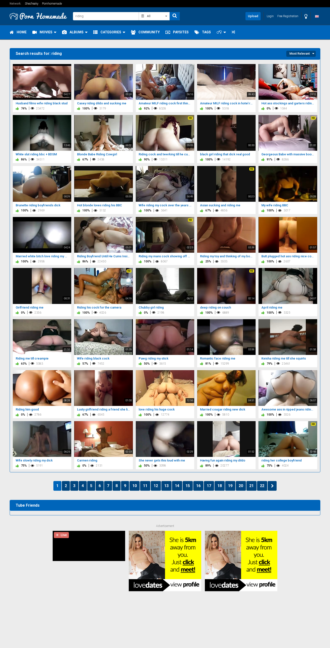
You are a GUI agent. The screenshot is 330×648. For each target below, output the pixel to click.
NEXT (272, 486)
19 (230, 485)
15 (188, 485)
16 (198, 485)
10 (134, 485)
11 (145, 485)
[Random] (233, 32)
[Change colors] (306, 16)
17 (209, 485)
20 (241, 485)
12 (156, 485)
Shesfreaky (31, 3)
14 (177, 485)
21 (251, 485)
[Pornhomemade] (40, 16)
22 (262, 485)
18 (219, 485)
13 (166, 485)
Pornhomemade (52, 3)
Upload (253, 16)
